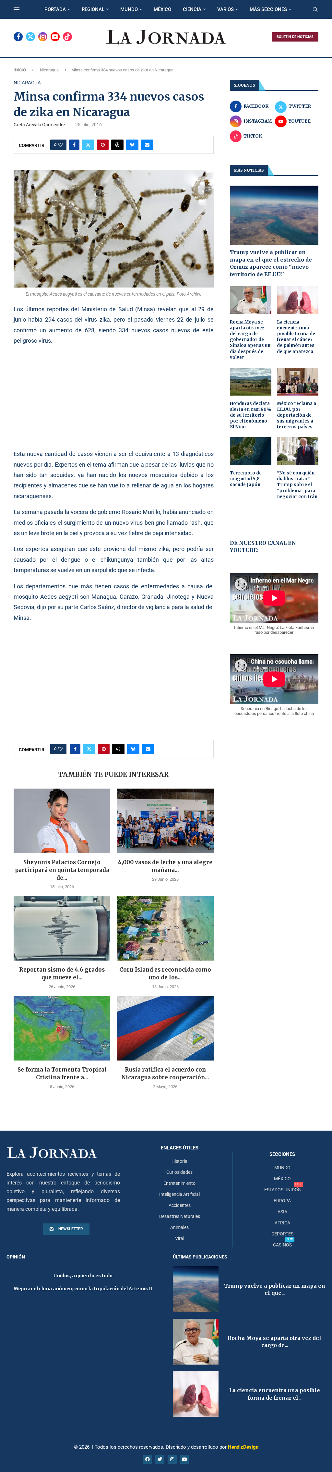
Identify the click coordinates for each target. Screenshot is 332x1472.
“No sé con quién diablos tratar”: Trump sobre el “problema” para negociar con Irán (297, 484)
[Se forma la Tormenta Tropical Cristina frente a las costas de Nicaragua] (62, 1028)
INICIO (20, 69)
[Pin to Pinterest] (103, 145)
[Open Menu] (16, 9)
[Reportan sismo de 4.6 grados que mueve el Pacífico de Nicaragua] (62, 928)
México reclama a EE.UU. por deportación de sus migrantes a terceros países (296, 415)
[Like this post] (60, 145)
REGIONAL (93, 9)
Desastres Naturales (179, 1216)
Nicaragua (49, 69)
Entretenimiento (179, 1183)
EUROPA (282, 1200)
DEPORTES (282, 1234)
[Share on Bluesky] (132, 145)
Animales (179, 1227)
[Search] (315, 9)
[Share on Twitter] (88, 145)
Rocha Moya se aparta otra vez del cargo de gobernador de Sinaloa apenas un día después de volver (250, 339)
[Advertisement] (114, 396)
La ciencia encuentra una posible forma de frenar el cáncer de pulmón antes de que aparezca (296, 336)
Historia (179, 1161)
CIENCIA (192, 9)
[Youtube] (55, 36)
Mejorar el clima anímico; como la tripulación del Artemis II (83, 1289)
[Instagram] (42, 36)
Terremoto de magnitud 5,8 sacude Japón (246, 478)
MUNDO (129, 9)
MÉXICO (162, 9)
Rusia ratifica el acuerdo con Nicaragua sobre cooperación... (165, 1073)
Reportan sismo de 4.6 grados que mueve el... (62, 973)
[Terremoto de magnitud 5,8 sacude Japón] (250, 451)
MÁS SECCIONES (268, 9)
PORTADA (55, 9)
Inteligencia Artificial (179, 1194)
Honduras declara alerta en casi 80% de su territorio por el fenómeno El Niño (250, 415)
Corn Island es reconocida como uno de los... (165, 973)
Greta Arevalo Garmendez (39, 124)
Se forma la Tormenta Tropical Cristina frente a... (62, 1073)
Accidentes (180, 1205)
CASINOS (282, 1245)
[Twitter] (30, 36)
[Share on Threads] (117, 145)
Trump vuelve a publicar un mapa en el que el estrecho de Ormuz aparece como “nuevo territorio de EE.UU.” (271, 263)
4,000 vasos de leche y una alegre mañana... (165, 866)
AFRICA (282, 1223)
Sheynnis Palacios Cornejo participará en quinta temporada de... (62, 870)
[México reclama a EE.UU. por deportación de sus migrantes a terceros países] (297, 382)
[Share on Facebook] (74, 145)
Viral (179, 1238)
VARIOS (225, 9)
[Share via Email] (147, 145)
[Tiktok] (67, 36)
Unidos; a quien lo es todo (83, 1276)
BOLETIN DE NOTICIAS (295, 37)
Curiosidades (179, 1172)
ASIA (282, 1211)
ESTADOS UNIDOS (282, 1189)
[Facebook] (18, 36)
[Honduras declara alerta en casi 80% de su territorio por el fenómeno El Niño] (250, 382)
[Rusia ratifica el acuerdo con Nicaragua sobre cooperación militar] (165, 1028)
